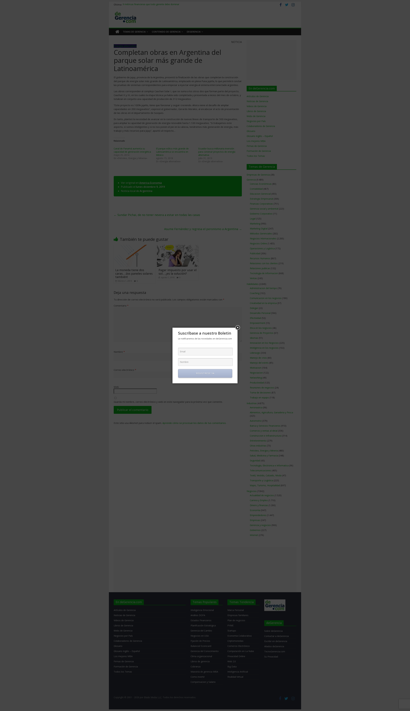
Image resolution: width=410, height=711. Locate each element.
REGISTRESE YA (205, 373)
